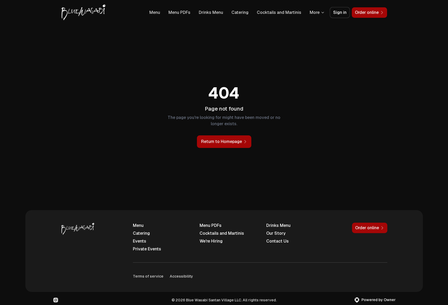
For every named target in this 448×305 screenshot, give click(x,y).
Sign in (340, 12)
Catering (239, 12)
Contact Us (277, 241)
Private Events (147, 249)
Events (139, 241)
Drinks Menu (211, 12)
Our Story (276, 233)
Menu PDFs (179, 12)
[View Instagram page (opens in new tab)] (56, 300)
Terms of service (148, 276)
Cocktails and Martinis (279, 12)
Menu (154, 12)
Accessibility (181, 276)
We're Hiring (211, 241)
